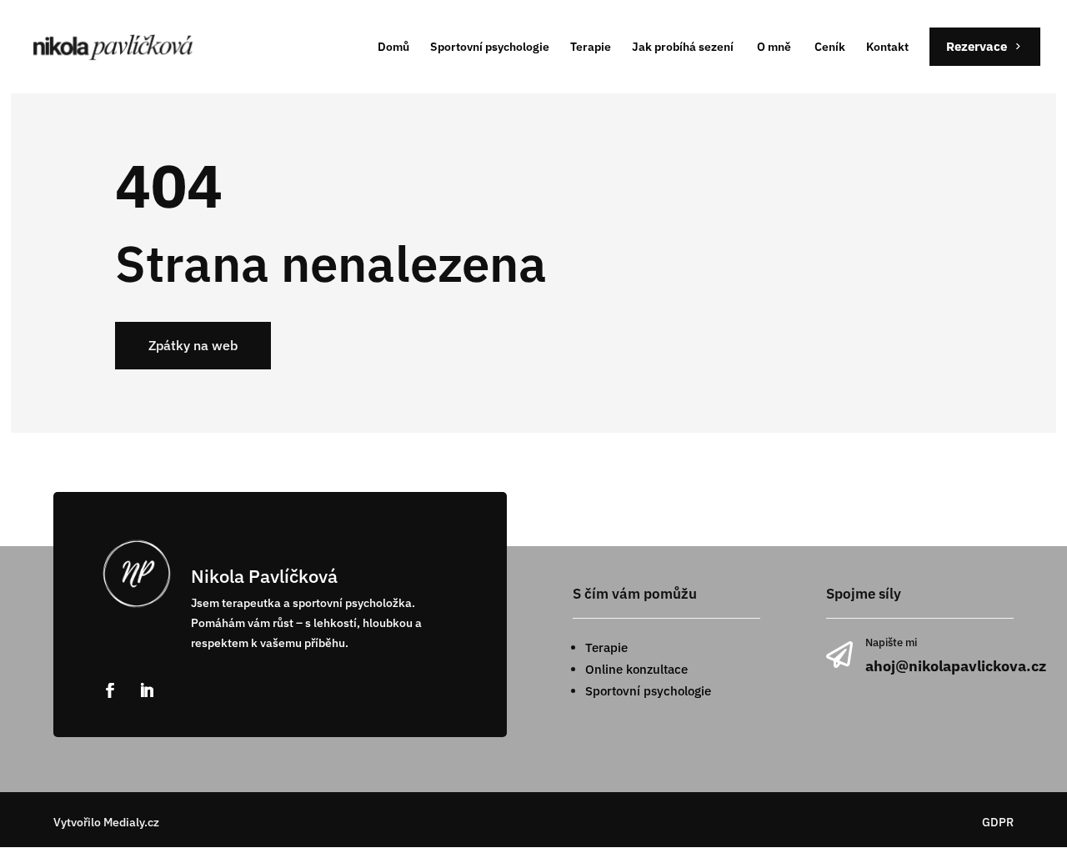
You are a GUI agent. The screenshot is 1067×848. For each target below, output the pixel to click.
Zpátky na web (193, 345)
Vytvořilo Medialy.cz (106, 822)
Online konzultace (636, 669)
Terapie (606, 647)
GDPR (998, 822)
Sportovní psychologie (648, 691)
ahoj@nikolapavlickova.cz (955, 665)
